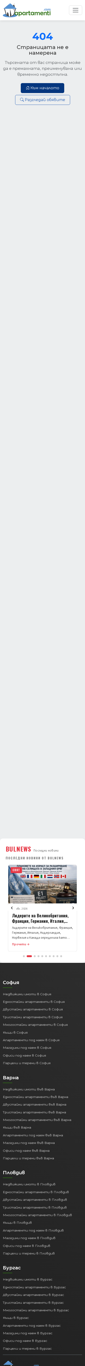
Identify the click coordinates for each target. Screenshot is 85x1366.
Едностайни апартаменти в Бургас (34, 1287)
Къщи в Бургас (16, 1318)
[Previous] (12, 908)
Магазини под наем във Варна (29, 1143)
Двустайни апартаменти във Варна (34, 1104)
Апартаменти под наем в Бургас (32, 1325)
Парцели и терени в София (27, 1063)
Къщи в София (15, 1032)
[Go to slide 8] (54, 956)
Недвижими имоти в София (27, 994)
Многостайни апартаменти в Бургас (36, 1310)
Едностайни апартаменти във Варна (35, 1097)
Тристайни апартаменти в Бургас (33, 1302)
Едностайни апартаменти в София (34, 1002)
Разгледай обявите (45, 100)
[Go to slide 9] (57, 956)
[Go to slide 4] (38, 956)
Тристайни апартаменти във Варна (34, 1112)
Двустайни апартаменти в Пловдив (35, 1199)
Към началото (44, 88)
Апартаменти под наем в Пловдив (33, 1230)
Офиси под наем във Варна (26, 1150)
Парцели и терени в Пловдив (29, 1253)
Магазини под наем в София (27, 1047)
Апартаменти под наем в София (31, 1040)
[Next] (73, 908)
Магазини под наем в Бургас (27, 1333)
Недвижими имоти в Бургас (27, 1279)
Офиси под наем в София (24, 1055)
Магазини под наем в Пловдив (29, 1238)
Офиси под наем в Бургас (25, 1341)
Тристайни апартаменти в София (33, 1017)
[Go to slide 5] (42, 956)
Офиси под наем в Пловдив (26, 1246)
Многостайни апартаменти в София (35, 1025)
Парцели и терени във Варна (28, 1158)
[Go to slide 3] (35, 956)
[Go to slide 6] (46, 956)
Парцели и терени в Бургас (27, 1348)
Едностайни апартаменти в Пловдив (36, 1192)
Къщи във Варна (17, 1127)
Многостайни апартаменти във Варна (37, 1120)
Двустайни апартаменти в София (33, 1009)
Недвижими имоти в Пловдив (29, 1184)
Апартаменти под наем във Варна (33, 1135)
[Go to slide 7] (50, 956)
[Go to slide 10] (61, 956)
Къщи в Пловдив (17, 1222)
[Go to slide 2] (29, 956)
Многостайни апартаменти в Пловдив (37, 1215)
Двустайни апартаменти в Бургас (33, 1295)
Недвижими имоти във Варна (29, 1089)
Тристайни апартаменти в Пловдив (35, 1207)
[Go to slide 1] (24, 956)
